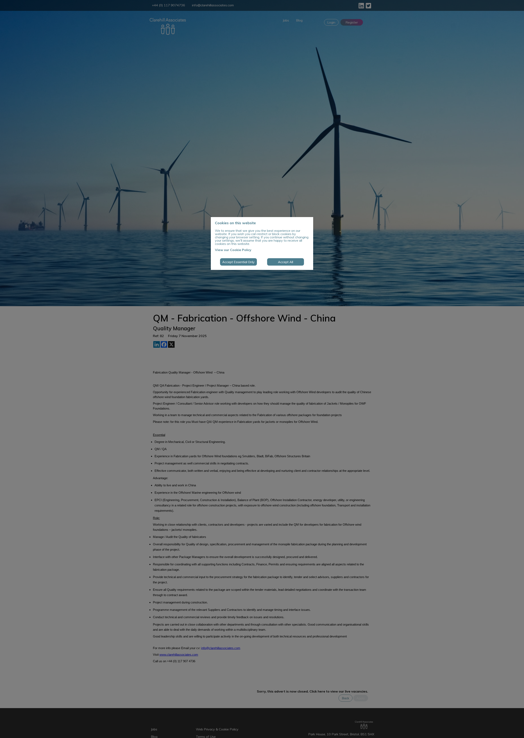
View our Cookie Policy (233, 250)
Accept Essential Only (238, 262)
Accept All (285, 262)
